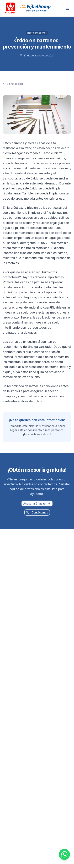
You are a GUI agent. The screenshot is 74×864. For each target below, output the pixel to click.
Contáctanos (39, 512)
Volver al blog (15, 83)
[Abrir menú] (67, 8)
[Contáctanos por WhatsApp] (64, 854)
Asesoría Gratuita (34, 503)
